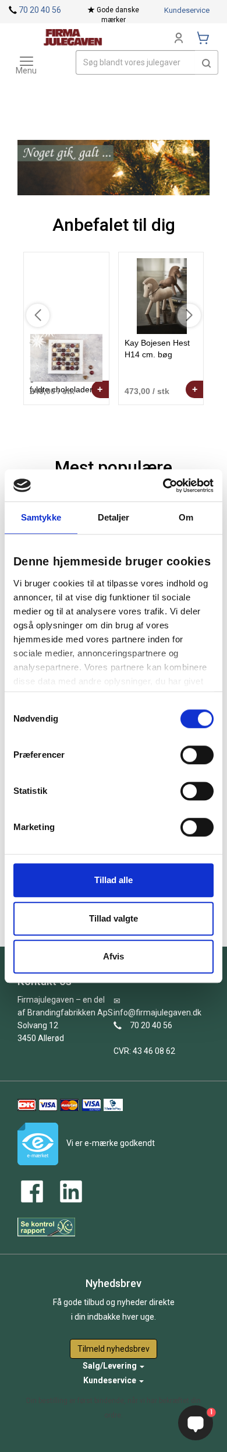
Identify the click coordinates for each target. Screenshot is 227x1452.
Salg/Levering (111, 1365)
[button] (206, 62)
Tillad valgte (113, 918)
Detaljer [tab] (114, 517)
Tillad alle (113, 880)
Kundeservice (187, 10)
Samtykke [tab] (41, 517)
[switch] (197, 755)
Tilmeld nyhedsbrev (113, 1348)
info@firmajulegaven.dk (157, 1012)
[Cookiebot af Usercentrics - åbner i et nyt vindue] (163, 485)
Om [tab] (186, 517)
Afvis (113, 956)
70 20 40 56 (40, 10)
